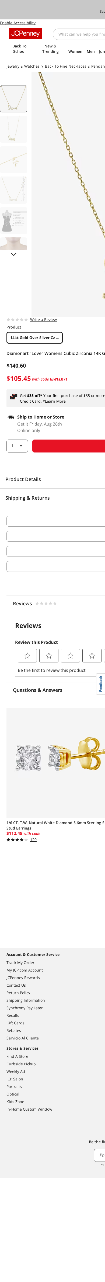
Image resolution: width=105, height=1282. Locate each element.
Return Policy (18, 992)
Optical (12, 1094)
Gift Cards (15, 1022)
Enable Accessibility (18, 22)
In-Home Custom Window (29, 1109)
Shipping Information (25, 1000)
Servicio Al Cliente (22, 1038)
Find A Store (17, 1056)
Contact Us (16, 985)
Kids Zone (15, 1101)
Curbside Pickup (21, 1063)
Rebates (13, 1030)
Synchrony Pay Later (24, 1007)
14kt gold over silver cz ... (34, 337)
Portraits (14, 1086)
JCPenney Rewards (23, 977)
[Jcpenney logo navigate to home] (25, 33)
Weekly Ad (15, 1071)
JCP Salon (14, 1078)
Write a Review (43, 319)
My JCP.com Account (24, 970)
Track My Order (20, 962)
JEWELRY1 (59, 379)
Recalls (12, 1015)
